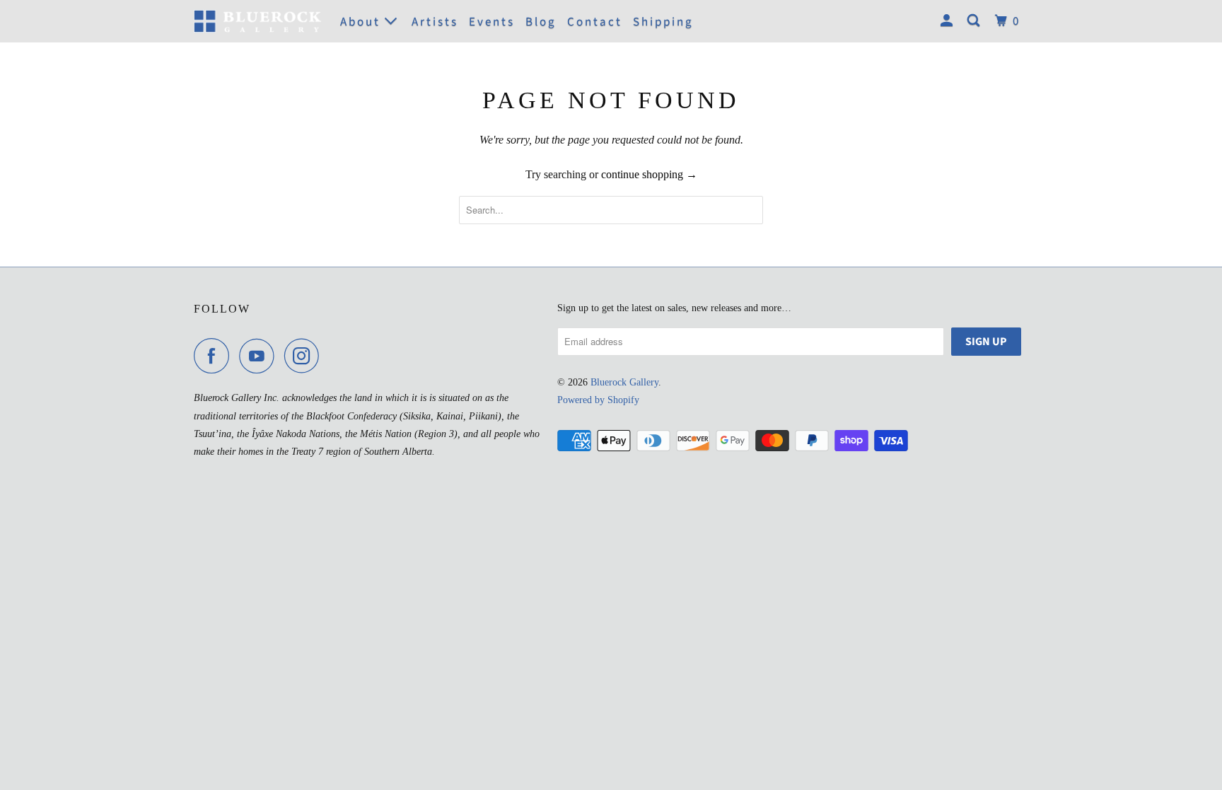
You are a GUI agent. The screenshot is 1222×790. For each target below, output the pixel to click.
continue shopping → (649, 174)
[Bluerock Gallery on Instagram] (305, 355)
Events (492, 21)
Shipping (663, 21)
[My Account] (949, 21)
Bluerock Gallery (624, 382)
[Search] (976, 21)
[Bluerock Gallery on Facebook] (215, 355)
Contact (594, 21)
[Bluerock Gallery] (257, 20)
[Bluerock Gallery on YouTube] (260, 355)
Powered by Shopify (598, 400)
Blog (541, 21)
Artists (435, 21)
